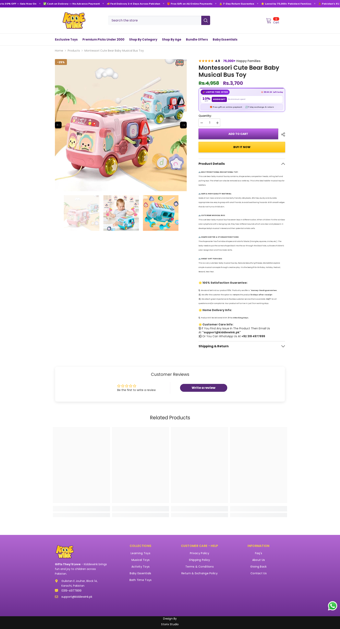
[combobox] (154, 20)
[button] (58, 125)
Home (59, 51)
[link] (81, 508)
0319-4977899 (71, 591)
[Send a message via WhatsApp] (332, 605)
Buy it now (241, 147)
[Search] (159, 20)
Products (74, 51)
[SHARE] (281, 134)
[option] (121, 125)
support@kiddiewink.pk (76, 597)
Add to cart (238, 134)
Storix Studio (170, 624)
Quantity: (205, 116)
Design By (170, 618)
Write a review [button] (203, 387)
